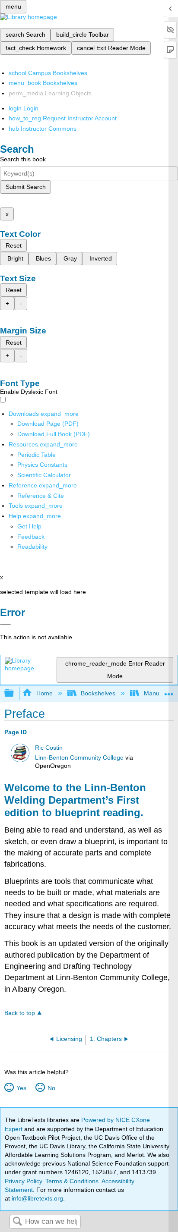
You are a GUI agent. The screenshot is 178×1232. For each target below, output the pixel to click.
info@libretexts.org (36, 1198)
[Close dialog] (5, 624)
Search (17, 1222)
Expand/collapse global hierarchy (15, 693)
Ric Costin (49, 748)
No (51, 1087)
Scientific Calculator (44, 474)
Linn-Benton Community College (79, 757)
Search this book (23, 159)
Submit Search (26, 186)
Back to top (19, 1013)
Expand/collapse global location (169, 690)
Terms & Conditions (72, 1181)
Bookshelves (98, 693)
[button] (30, 536)
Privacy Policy (23, 1181)
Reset (14, 245)
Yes (21, 1087)
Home (44, 693)
